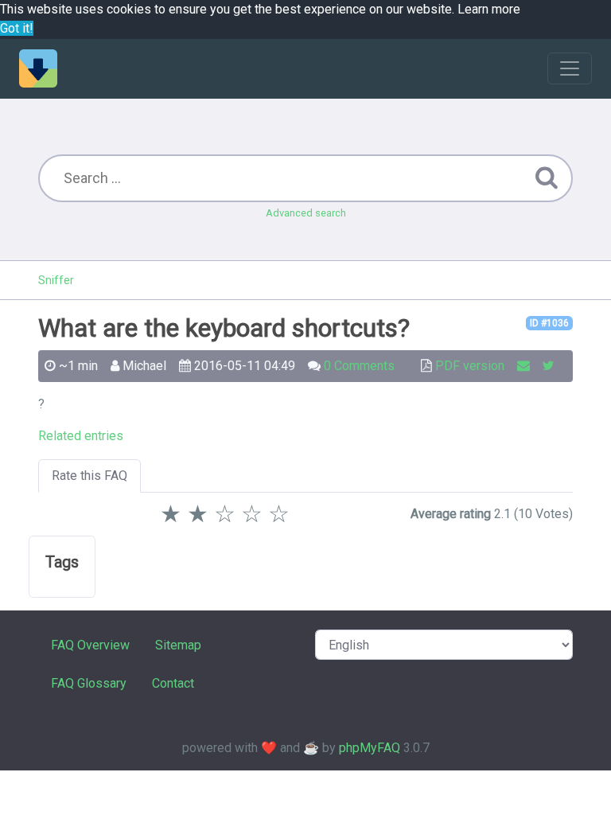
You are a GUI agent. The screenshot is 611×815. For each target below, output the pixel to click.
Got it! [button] (16, 28)
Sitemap (178, 645)
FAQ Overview (90, 645)
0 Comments (359, 365)
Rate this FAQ (89, 475)
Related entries (80, 435)
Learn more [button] (488, 9)
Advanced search (306, 213)
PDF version (469, 365)
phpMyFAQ (369, 747)
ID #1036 (549, 323)
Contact (173, 683)
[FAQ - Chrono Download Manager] (38, 68)
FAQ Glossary (88, 683)
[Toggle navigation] (569, 68)
